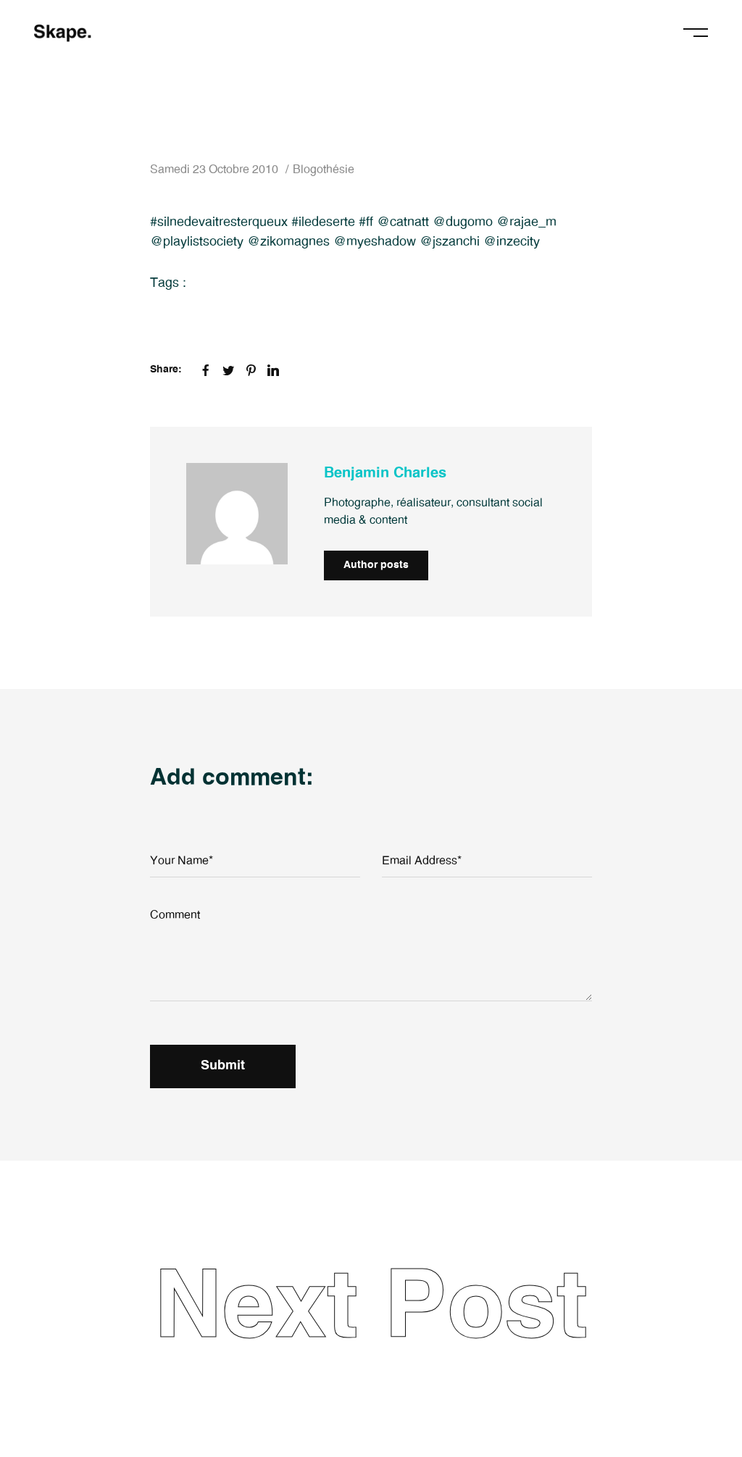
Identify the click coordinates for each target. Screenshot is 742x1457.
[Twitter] (228, 370)
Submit (223, 1065)
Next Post (371, 1308)
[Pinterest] (251, 370)
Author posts (376, 565)
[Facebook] (206, 370)
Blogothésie (323, 169)
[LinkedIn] (273, 370)
